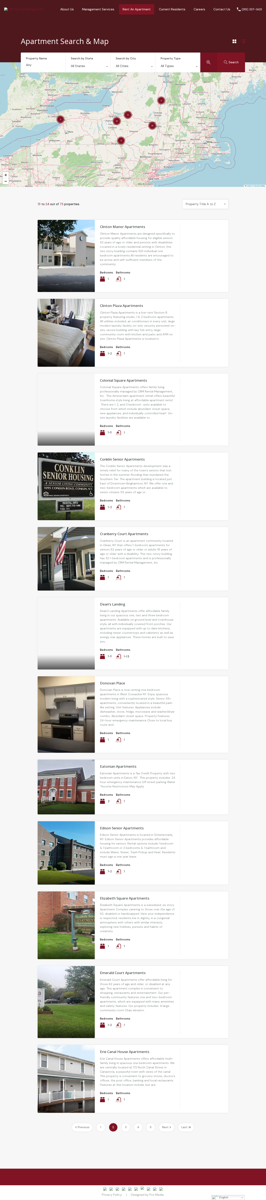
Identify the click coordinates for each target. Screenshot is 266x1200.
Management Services (98, 9)
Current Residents (172, 9)
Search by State (82, 58)
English (223, 1197)
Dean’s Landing (112, 604)
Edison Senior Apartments (122, 828)
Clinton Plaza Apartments (121, 305)
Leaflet (248, 186)
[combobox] (88, 67)
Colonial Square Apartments (123, 380)
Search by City (126, 58)
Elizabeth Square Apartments (124, 898)
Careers (199, 9)
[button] (208, 146)
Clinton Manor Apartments (122, 226)
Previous (83, 1127)
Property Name (36, 58)
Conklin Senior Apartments (122, 459)
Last (184, 1127)
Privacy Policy (111, 1195)
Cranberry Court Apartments (124, 533)
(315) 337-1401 (252, 9)
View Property (66, 277)
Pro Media (156, 1195)
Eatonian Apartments (118, 766)
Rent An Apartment (137, 9)
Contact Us (221, 9)
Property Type (171, 58)
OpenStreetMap (259, 186)
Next (165, 1127)
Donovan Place (112, 683)
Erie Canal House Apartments (124, 1051)
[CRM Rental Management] (24, 9)
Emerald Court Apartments (122, 972)
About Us (67, 9)
